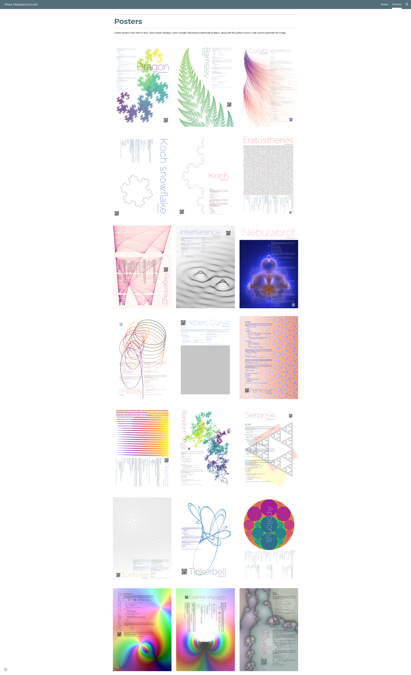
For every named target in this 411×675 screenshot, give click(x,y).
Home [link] (384, 4)
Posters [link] (396, 4)
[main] (205, 24)
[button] (407, 4)
